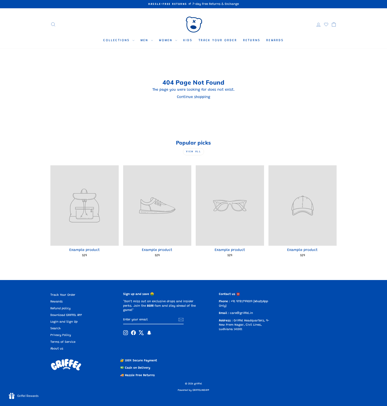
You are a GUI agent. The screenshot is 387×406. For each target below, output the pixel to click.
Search (55, 328)
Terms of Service (62, 342)
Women (166, 40)
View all (193, 151)
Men (145, 40)
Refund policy (60, 308)
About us (56, 348)
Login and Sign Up (64, 321)
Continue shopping (193, 97)
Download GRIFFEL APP (66, 315)
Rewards (275, 40)
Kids (187, 40)
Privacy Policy (60, 335)
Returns (251, 40)
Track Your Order (218, 40)
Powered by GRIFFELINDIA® (193, 390)
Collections (117, 40)
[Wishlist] (326, 24)
